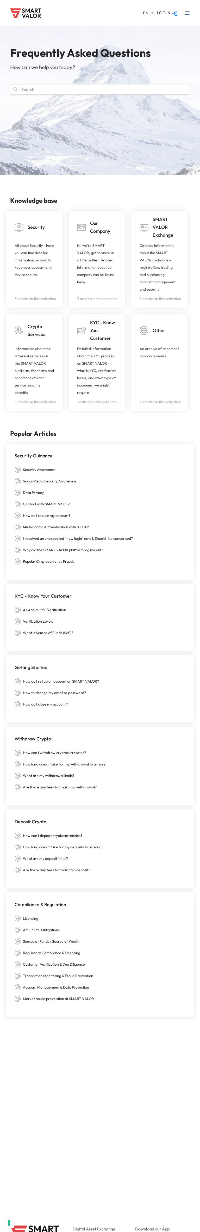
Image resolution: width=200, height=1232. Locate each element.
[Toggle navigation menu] (187, 13)
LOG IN (163, 12)
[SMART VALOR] (25, 13)
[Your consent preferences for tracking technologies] (9, 1223)
